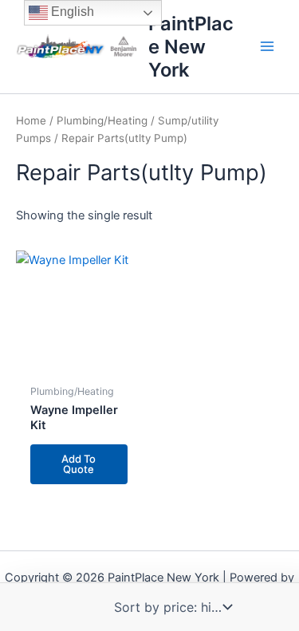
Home (31, 120)
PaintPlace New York (191, 46)
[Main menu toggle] (267, 46)
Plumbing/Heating (102, 120)
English (71, 11)
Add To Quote (78, 463)
